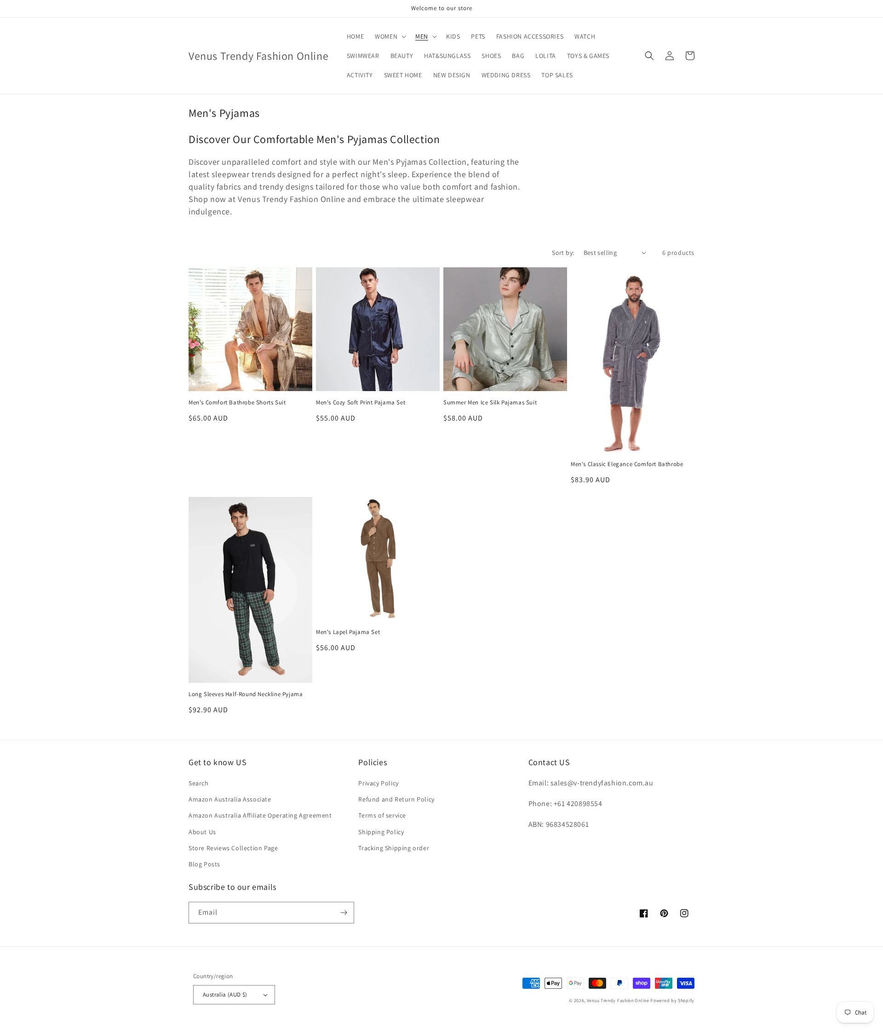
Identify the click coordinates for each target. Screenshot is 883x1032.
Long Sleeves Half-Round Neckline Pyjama (246, 694)
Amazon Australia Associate (230, 799)
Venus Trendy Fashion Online (618, 1000)
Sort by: (563, 252)
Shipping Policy (381, 832)
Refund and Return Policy (396, 799)
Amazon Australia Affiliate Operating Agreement (260, 815)
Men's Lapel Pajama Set (348, 632)
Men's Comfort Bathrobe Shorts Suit (237, 402)
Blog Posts (204, 864)
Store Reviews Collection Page (233, 848)
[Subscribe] (343, 912)
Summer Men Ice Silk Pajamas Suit (490, 402)
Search (199, 783)
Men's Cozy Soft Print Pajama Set (360, 402)
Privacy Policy (378, 783)
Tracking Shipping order (393, 848)
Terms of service (382, 815)
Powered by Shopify (672, 1000)
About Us (202, 832)
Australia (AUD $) (225, 994)
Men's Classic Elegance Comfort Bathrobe (627, 464)
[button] (389, 36)
